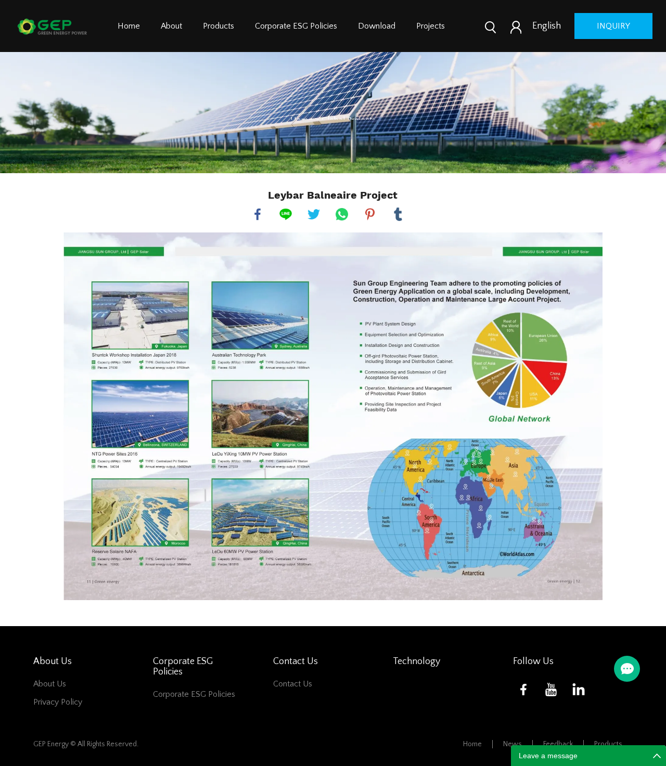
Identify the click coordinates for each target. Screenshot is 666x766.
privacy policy (57, 702)
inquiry (613, 26)
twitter (314, 214)
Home (129, 26)
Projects (430, 26)
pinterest (370, 214)
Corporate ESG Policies (296, 26)
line (285, 214)
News (512, 744)
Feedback (558, 744)
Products (218, 26)
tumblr (398, 214)
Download (376, 26)
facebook (257, 214)
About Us (49, 684)
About (171, 26)
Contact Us (292, 684)
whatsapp (342, 214)
